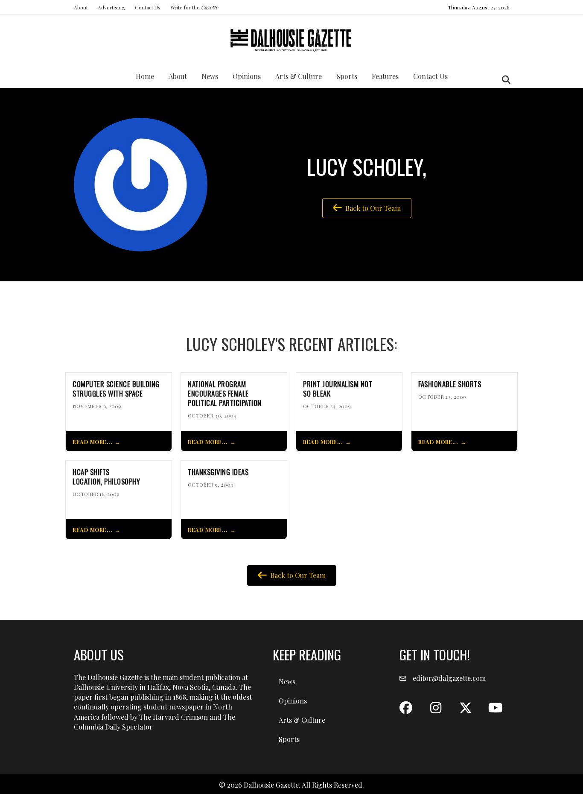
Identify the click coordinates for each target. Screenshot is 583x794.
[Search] (503, 80)
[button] (406, 708)
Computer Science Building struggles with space (116, 388)
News (209, 76)
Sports (346, 76)
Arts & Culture (298, 76)
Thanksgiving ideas (218, 472)
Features (385, 76)
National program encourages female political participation (225, 393)
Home (145, 76)
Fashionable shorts (449, 384)
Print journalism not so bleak (337, 388)
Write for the (194, 7)
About (81, 7)
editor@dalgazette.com (449, 678)
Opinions (247, 76)
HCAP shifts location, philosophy (106, 476)
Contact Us (147, 7)
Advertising (111, 7)
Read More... (92, 441)
